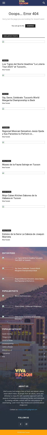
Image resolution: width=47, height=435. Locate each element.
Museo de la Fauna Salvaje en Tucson (21, 164)
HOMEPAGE (30, 26)
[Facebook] (20, 424)
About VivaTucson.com (23, 296)
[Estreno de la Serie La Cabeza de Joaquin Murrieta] (23, 218)
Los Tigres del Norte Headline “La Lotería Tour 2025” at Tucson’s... (23, 65)
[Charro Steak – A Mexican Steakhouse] (7, 309)
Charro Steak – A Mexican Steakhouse (28, 306)
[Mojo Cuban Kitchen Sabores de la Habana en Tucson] (23, 182)
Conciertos (6, 127)
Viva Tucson (6, 69)
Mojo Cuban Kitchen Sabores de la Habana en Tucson (19, 196)
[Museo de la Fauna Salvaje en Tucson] (23, 151)
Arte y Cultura (6, 161)
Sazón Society (7, 192)
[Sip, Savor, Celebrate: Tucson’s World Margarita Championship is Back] (23, 84)
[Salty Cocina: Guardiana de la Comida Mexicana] (7, 319)
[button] (3, 3)
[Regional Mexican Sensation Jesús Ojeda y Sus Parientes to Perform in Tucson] (23, 118)
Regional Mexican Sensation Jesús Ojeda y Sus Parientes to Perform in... (23, 132)
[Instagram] (26, 424)
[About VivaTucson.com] (7, 298)
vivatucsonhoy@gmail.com (27, 409)
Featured (5, 60)
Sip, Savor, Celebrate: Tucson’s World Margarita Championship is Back (20, 99)
